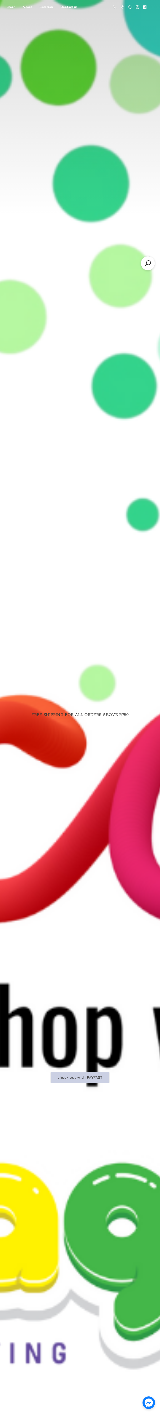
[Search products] (148, 263)
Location (46, 7)
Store (11, 7)
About (27, 7)
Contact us (69, 7)
